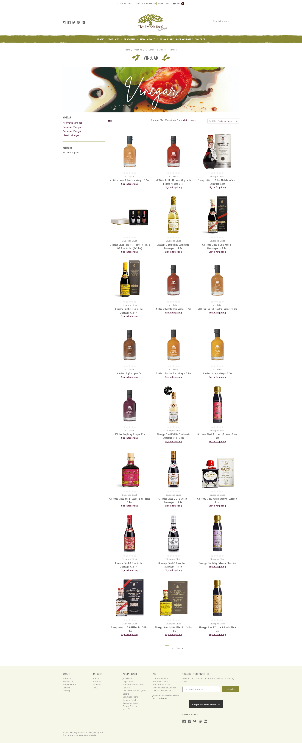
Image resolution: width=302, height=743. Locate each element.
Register (151, 3)
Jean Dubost (128, 678)
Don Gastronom (130, 696)
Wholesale (167, 39)
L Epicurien (128, 681)
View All (126, 709)
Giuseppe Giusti (130, 702)
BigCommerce (80, 732)
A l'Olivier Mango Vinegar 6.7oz (217, 373)
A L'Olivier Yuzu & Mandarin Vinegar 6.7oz (129, 180)
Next (178, 648)
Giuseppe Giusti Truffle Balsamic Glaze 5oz (217, 629)
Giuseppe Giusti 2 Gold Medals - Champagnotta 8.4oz (173, 500)
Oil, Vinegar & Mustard (156, 49)
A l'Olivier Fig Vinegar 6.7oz (129, 373)
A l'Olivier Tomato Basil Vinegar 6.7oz (173, 309)
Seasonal (130, 39)
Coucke (126, 687)
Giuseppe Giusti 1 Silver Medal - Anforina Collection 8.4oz (217, 181)
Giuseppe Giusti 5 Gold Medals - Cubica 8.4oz (129, 629)
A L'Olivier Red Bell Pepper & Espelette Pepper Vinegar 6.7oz (173, 181)
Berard (126, 693)
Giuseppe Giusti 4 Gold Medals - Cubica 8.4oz (173, 629)
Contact (200, 39)
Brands (101, 39)
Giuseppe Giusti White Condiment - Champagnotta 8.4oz (173, 246)
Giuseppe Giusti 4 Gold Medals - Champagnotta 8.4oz (130, 310)
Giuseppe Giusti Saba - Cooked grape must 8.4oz (129, 500)
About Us (152, 39)
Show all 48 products (186, 120)
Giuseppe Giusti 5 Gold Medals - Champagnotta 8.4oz (217, 246)
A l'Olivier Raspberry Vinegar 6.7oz (129, 434)
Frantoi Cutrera (130, 706)
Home (127, 49)
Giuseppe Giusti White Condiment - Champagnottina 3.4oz (173, 436)
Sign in (139, 3)
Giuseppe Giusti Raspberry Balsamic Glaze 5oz (217, 436)
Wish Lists (164, 3)
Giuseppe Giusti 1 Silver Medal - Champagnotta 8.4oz (173, 564)
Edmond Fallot (129, 699)
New (142, 39)
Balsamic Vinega (72, 126)
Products (113, 39)
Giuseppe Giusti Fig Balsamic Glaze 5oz (217, 563)
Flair (101, 732)
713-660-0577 (125, 3)
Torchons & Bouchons (133, 684)
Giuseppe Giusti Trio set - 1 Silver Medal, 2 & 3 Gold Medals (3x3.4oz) (129, 246)
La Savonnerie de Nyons (134, 690)
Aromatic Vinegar (72, 122)
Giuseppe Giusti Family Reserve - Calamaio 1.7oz (217, 500)
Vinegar (173, 49)
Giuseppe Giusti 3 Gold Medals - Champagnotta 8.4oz (130, 564)
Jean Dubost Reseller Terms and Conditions (166, 697)
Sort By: (212, 121)
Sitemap (66, 690)
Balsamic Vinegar (72, 131)
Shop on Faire (184, 39)
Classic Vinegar (71, 135)
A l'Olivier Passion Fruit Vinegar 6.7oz (173, 373)
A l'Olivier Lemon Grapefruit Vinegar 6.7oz (217, 309)
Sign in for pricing (129, 183)
